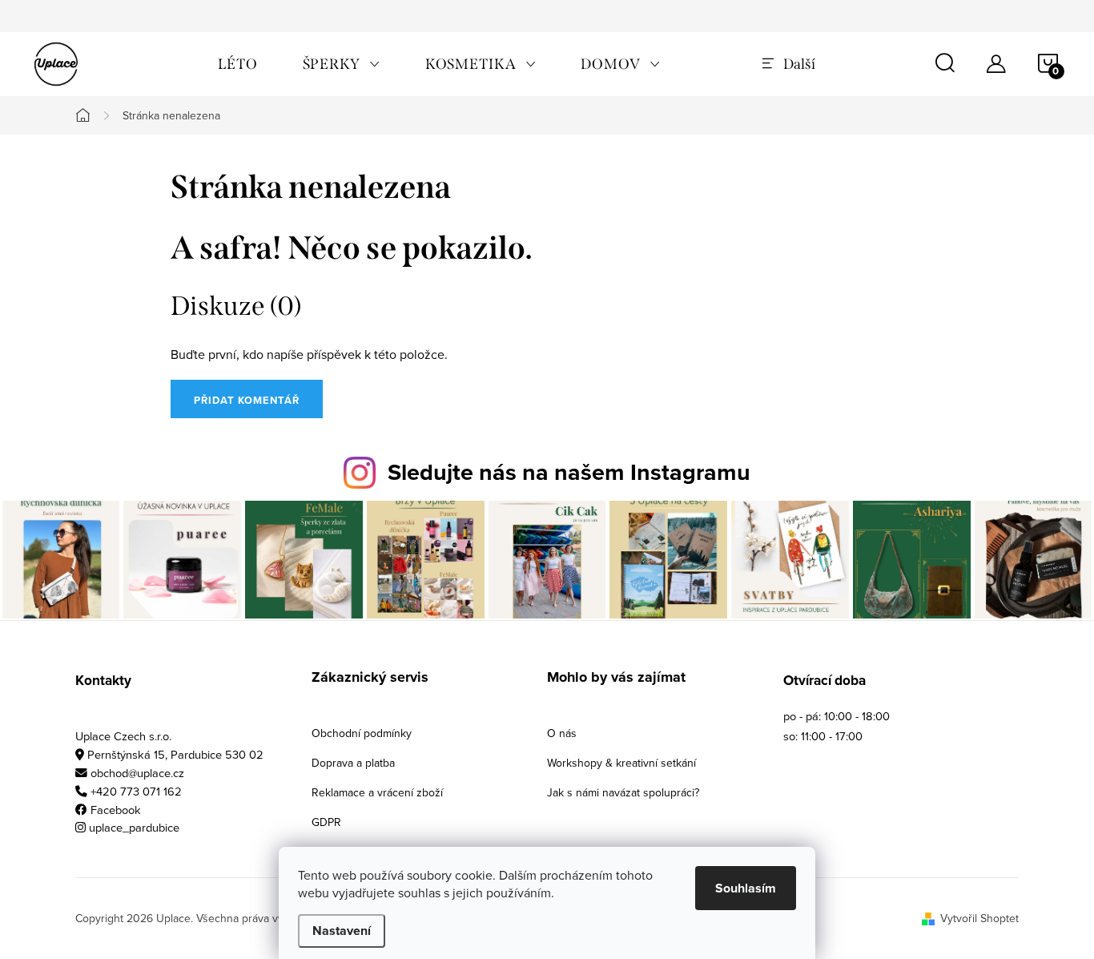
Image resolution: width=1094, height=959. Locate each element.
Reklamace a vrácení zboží (377, 792)
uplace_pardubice (134, 827)
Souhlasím (745, 888)
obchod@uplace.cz (137, 772)
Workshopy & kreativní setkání (621, 763)
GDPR (326, 822)
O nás (562, 733)
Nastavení (341, 930)
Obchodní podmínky (362, 733)
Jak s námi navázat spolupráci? (623, 792)
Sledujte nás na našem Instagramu (569, 472)
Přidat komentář (247, 400)
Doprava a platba (353, 763)
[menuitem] (237, 64)
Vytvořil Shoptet (979, 918)
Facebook (115, 809)
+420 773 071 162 (136, 791)
